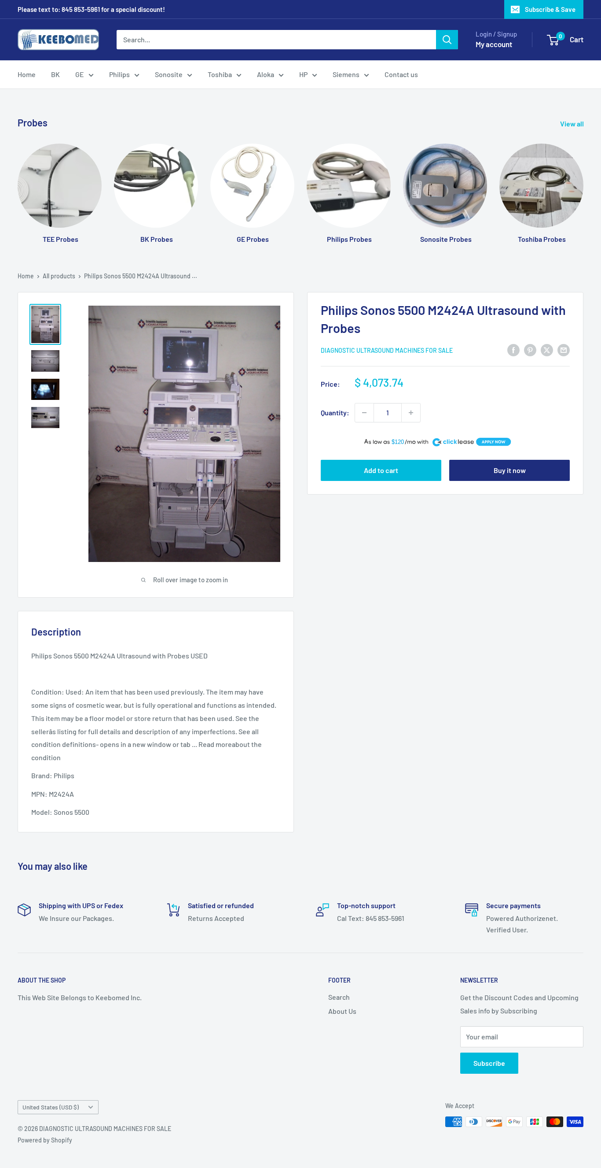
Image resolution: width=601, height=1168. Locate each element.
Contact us (401, 74)
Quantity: (335, 412)
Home (27, 74)
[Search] (447, 39)
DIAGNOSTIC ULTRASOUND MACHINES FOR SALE (387, 350)
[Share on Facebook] (513, 349)
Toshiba (220, 74)
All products (59, 276)
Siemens (346, 74)
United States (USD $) (50, 1107)
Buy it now (510, 470)
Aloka (265, 74)
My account (494, 44)
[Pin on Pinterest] (530, 349)
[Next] (583, 184)
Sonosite (169, 74)
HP (303, 74)
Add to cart (381, 470)
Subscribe (489, 1063)
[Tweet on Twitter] (547, 349)
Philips (119, 74)
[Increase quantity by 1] (411, 412)
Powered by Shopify (45, 1140)
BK (55, 74)
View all (572, 123)
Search (339, 997)
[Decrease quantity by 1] (364, 412)
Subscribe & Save (550, 9)
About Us (342, 1011)
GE (79, 74)
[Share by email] (563, 349)
